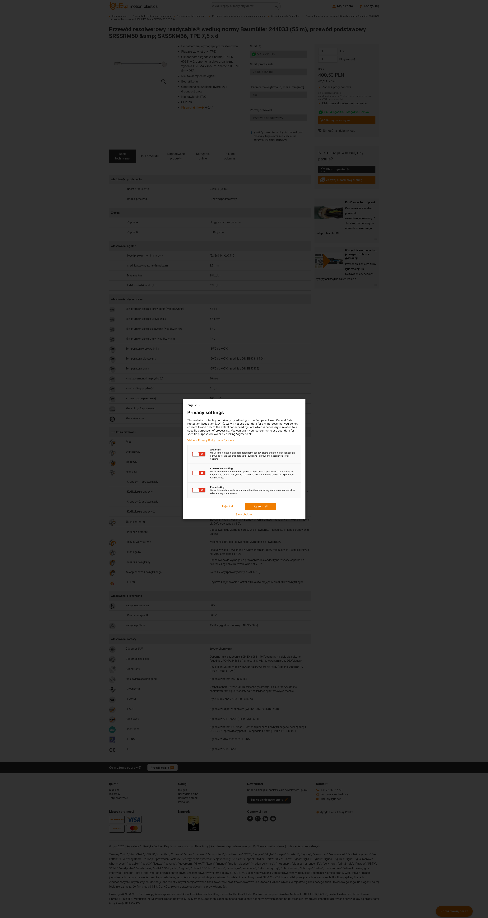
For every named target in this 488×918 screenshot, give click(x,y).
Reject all (227, 506)
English (193, 405)
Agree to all (260, 506)
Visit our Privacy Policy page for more (210, 440)
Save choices (244, 514)
